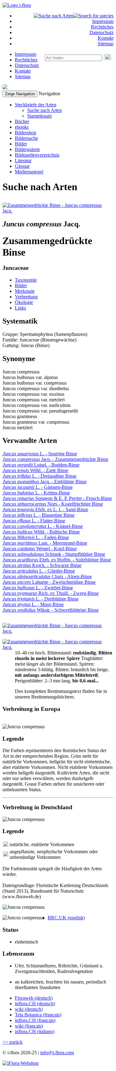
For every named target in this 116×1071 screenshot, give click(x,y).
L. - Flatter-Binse (33, 520)
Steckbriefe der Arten (35, 104)
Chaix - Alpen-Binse (47, 576)
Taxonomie (26, 280)
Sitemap (106, 43)
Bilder (21, 143)
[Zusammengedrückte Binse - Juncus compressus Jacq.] (53, 210)
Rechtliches (102, 26)
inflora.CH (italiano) (34, 1031)
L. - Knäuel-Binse (42, 526)
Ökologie (24, 302)
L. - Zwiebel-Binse (37, 587)
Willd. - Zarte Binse (35, 470)
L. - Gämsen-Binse (37, 487)
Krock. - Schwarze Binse (41, 565)
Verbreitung (26, 296)
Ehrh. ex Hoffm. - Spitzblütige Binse (56, 559)
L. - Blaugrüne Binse (38, 515)
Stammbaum (39, 115)
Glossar (22, 166)
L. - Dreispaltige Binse (39, 476)
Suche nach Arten (44, 110)
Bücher (22, 121)
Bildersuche (26, 138)
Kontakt (106, 38)
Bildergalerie (27, 149)
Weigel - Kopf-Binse (39, 548)
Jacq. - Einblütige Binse (44, 481)
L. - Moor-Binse (33, 604)
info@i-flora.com (57, 1052)
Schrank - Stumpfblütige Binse (53, 554)
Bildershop (25, 132)
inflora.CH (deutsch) (35, 1003)
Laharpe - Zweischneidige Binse (49, 582)
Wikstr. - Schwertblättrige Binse (50, 610)
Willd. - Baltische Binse (41, 531)
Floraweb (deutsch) (34, 998)
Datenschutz (101, 32)
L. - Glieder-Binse (38, 570)
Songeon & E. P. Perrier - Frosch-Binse (57, 498)
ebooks (22, 127)
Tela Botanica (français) (38, 1014)
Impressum (103, 21)
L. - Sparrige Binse (39, 453)
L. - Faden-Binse (35, 537)
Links (20, 307)
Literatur (23, 160)
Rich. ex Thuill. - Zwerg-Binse (50, 593)
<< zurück (12, 1042)
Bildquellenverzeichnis (37, 155)
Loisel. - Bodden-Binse (40, 464)
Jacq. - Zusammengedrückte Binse (55, 459)
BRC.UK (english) (66, 917)
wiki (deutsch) (29, 1009)
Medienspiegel (29, 171)
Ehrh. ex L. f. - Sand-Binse (45, 509)
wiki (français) (29, 1026)
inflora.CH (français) (35, 1020)
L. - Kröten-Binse (36, 492)
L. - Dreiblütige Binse (40, 598)
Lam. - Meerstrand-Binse (44, 543)
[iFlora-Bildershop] (20, 1063)
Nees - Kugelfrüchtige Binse (52, 503)
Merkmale (25, 291)
